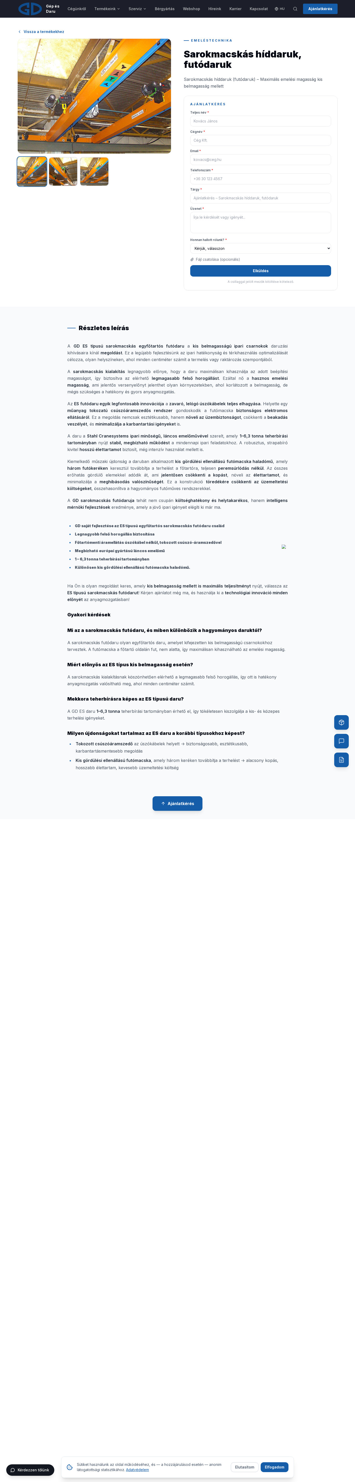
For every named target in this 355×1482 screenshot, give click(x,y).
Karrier (235, 8)
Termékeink (105, 8)
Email (195, 151)
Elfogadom (274, 1467)
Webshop (191, 8)
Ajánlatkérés (320, 8)
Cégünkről (77, 8)
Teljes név (199, 112)
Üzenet (197, 209)
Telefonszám (201, 170)
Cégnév (197, 132)
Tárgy (196, 189)
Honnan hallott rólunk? (208, 240)
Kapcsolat (259, 8)
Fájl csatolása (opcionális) (218, 259)
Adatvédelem (137, 1469)
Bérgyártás (165, 8)
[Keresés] (295, 9)
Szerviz (135, 8)
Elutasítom (244, 1467)
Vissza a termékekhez (44, 31)
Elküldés (261, 271)
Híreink (214, 8)
